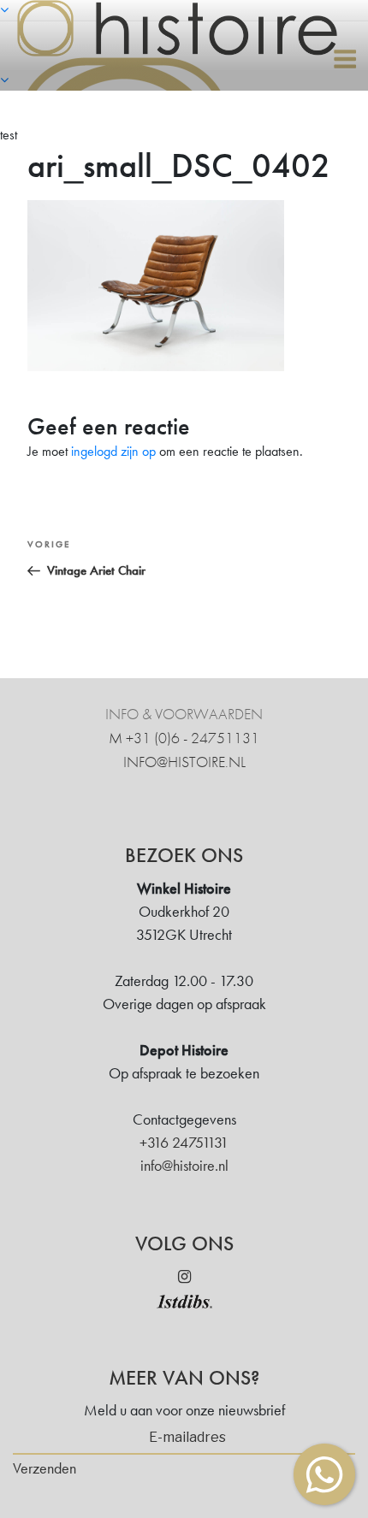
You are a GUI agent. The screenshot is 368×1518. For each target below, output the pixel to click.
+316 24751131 (184, 1142)
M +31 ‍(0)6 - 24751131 (184, 737)
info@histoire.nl (184, 761)
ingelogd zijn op (113, 451)
